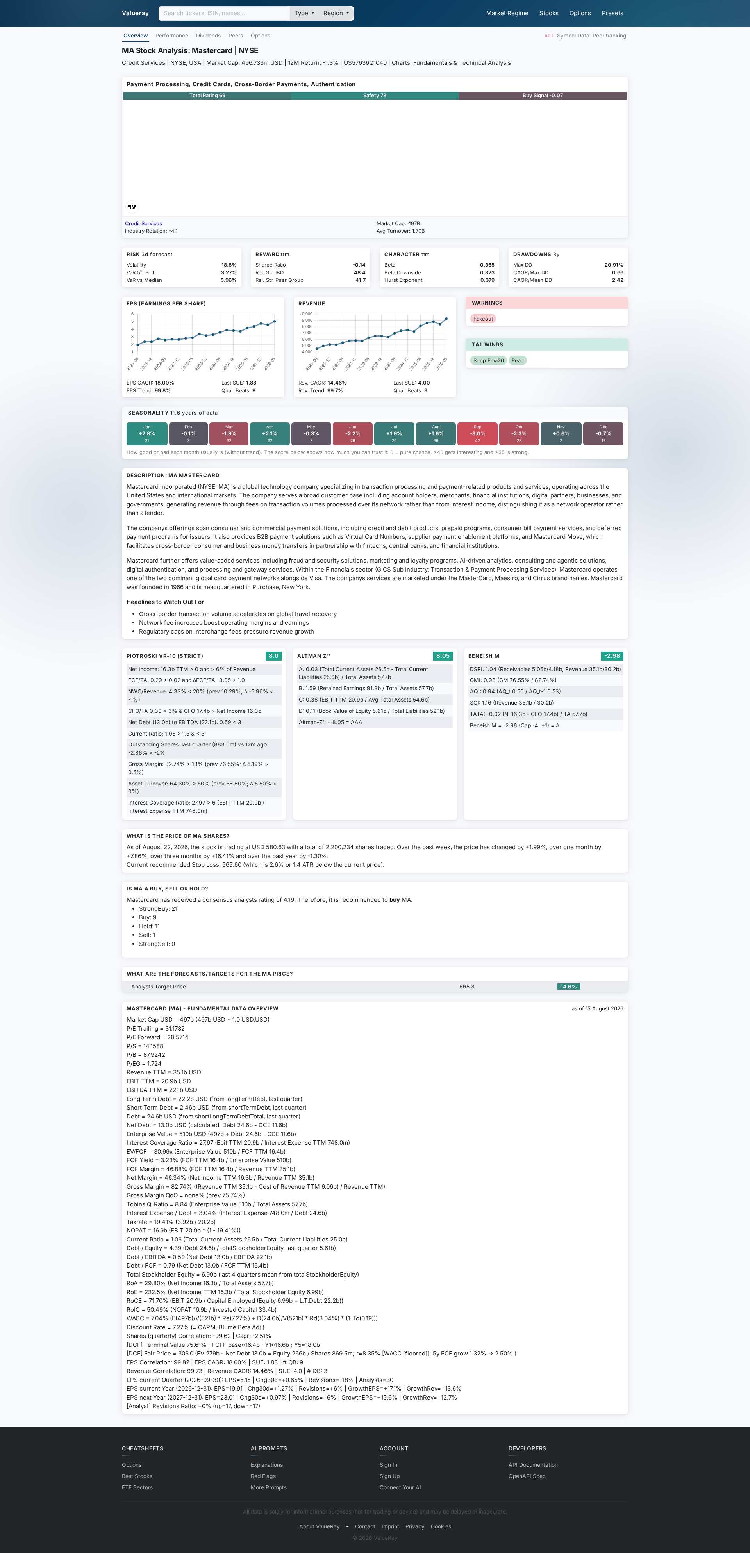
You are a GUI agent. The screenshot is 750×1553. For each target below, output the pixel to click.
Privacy (415, 1526)
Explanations (267, 1465)
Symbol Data (573, 35)
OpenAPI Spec (527, 1476)
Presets (612, 13)
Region (334, 13)
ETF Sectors (137, 1487)
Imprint (390, 1526)
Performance (171, 35)
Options (580, 13)
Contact (365, 1526)
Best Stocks (137, 1476)
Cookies (441, 1526)
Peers (236, 35)
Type (302, 13)
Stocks (549, 13)
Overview (135, 35)
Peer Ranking (610, 35)
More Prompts (269, 1487)
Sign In (388, 1465)
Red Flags (263, 1476)
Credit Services (143, 223)
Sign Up (390, 1476)
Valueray (135, 13)
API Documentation (533, 1465)
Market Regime (507, 13)
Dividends (208, 35)
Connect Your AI (400, 1487)
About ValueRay (319, 1526)
